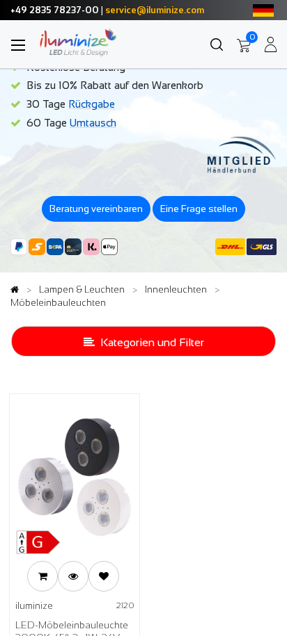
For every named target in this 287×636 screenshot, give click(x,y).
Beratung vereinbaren (96, 208)
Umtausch (93, 123)
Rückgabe (91, 104)
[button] (42, 576)
